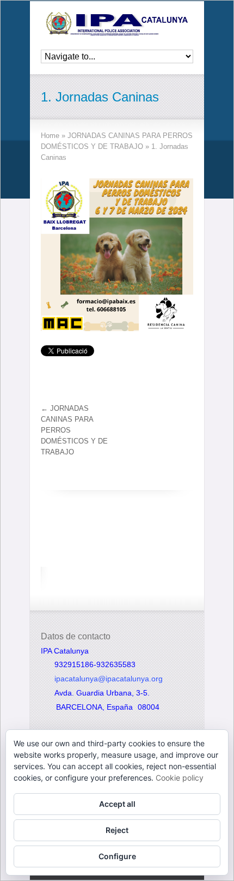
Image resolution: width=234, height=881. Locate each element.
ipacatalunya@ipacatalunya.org (108, 678)
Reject (117, 830)
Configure (117, 856)
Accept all (117, 803)
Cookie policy (180, 777)
